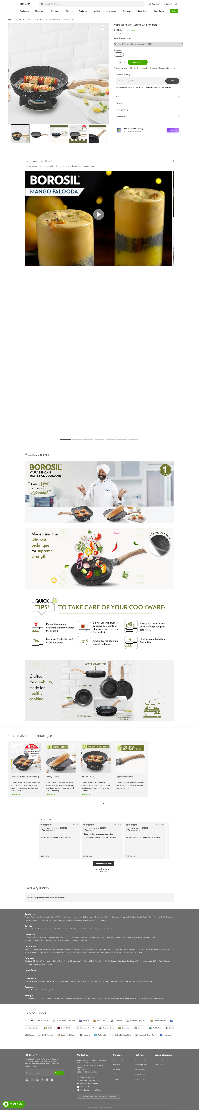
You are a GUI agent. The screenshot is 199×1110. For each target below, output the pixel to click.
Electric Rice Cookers (144, 917)
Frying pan (42, 937)
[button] (24, 11)
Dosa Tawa (51, 937)
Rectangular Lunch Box (68, 981)
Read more (15, 794)
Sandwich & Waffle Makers (163, 917)
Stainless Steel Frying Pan (34, 941)
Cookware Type (31, 19)
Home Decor (143, 11)
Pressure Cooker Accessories (68, 941)
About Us (116, 1065)
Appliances (24, 11)
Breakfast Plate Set (32, 952)
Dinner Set (28, 949)
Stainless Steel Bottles (53, 929)
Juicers (76, 917)
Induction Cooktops (111, 917)
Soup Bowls (60, 952)
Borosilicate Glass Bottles (34, 929)
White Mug (99, 961)
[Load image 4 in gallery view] (78, 134)
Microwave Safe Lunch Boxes (35, 981)
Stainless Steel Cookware (123, 937)
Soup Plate (169, 949)
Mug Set (80, 961)
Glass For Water (39, 961)
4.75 (109, 869)
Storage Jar (115, 998)
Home (10, 19)
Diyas (27, 973)
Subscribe (59, 1073)
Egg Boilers (84, 917)
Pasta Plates (92, 949)
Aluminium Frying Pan (105, 937)
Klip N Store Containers (128, 998)
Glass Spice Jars (96, 998)
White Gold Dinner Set (149, 949)
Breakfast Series (115, 952)
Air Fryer (100, 917)
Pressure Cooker (31, 937)
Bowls (36, 949)
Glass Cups (122, 961)
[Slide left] (9, 133)
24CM (118, 54)
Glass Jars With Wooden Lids (75, 998)
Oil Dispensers (30, 998)
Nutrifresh (92, 917)
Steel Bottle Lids (110, 929)
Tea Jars (107, 998)
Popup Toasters (66, 917)
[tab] (65, 439)
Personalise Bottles (70, 929)
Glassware (167, 961)
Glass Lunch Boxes (116, 981)
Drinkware (83, 11)
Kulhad (49, 964)
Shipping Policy (141, 1065)
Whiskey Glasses (70, 961)
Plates (138, 949)
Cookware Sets (50, 941)
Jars (88, 998)
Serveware (55, 11)
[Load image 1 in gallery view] (20, 134)
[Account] (177, 4)
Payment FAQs (140, 1060)
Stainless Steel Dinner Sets (132, 952)
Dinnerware (39, 11)
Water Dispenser (96, 929)
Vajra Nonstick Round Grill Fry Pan (61, 19)
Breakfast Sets (129, 949)
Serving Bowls (30, 990)
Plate (52, 952)
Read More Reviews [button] (103, 864)
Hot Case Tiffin (53, 981)
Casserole (40, 990)
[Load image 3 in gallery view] (59, 134)
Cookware (127, 11)
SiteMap (116, 1079)
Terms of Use (140, 1079)
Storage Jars (158, 998)
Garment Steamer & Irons (84, 920)
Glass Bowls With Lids (47, 949)
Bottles (97, 11)
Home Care (70, 920)
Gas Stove (29, 920)
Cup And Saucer (110, 961)
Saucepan (92, 937)
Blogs (115, 1074)
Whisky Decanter (141, 961)
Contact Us (159, 1065)
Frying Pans (43, 19)
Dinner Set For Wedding (90, 952)
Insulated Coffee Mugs (54, 961)
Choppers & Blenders (128, 917)
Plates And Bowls (104, 949)
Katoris (161, 949)
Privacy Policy (140, 1074)
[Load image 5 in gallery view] (97, 134)
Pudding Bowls (117, 949)
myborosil (96, 1107)
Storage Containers (43, 998)
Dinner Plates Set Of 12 (64, 949)
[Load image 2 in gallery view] (40, 134)
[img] (46, 825)
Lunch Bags (82, 981)
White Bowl (76, 952)
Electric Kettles (59, 920)
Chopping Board (149, 937)
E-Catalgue (117, 1069)
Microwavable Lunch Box (146, 981)
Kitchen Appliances (32, 917)
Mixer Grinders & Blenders (43, 920)
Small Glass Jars (58, 998)
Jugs (150, 961)
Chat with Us (159, 1060)
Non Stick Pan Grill (63, 937)
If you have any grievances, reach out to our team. (99, 1096)
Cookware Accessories (79, 937)
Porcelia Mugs (89, 961)
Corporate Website (120, 1060)
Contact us (82, 1055)
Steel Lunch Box (130, 981)
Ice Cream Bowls (80, 949)
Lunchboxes (111, 11)
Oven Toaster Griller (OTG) (49, 917)
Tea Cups (28, 961)
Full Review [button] (45, 856)
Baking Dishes (50, 990)
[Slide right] (108, 133)
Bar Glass (130, 961)
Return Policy (140, 1069)
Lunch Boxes (103, 981)
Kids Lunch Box (92, 981)
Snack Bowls (45, 952)
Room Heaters (100, 920)
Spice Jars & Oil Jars (145, 998)
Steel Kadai (138, 937)
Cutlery (68, 952)
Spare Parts (159, 11)
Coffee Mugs (157, 961)
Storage (69, 11)
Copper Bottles (83, 929)
